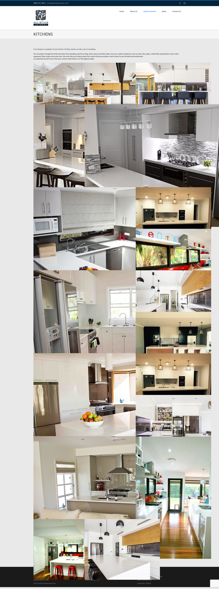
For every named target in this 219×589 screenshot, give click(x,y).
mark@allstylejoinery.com (58, 3)
